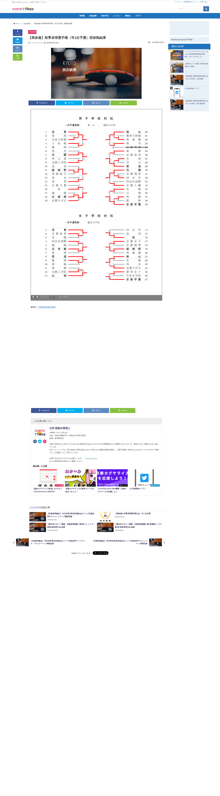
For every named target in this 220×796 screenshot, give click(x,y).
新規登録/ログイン (190, 2)
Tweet (17, 42)
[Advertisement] (96, 357)
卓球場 (82, 16)
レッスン (116, 16)
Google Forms (91, 458)
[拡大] (56, 297)
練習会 (127, 16)
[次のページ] (37, 297)
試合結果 (93, 16)
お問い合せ (204, 2)
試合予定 (104, 16)
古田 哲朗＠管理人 (158, 42)
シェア (18, 34)
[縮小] (52, 297)
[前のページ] (33, 297)
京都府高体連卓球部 (47, 307)
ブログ (138, 16)
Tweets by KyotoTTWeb (182, 40)
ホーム (178, 2)
